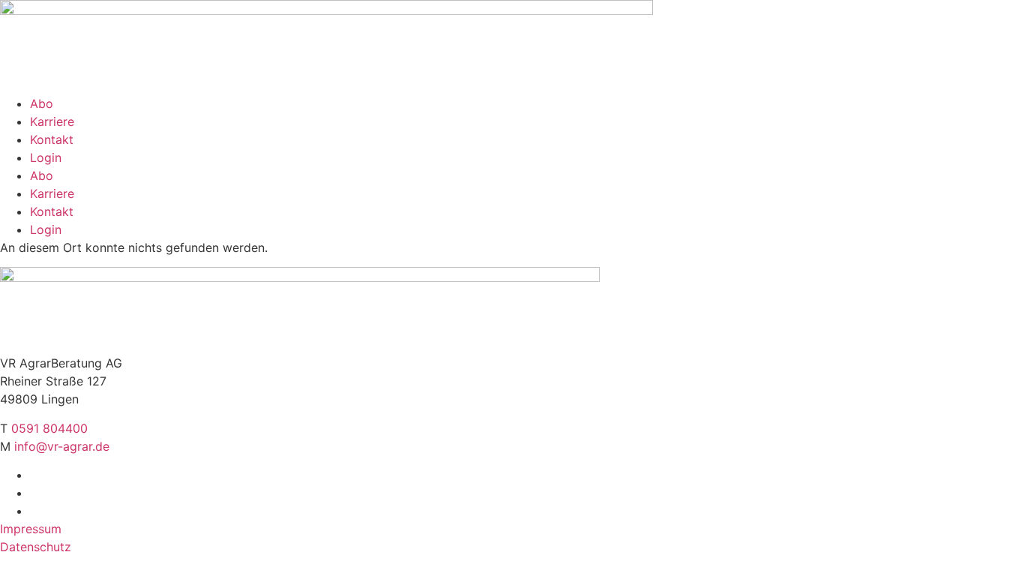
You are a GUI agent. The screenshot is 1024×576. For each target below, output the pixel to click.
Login (45, 157)
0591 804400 (49, 428)
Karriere (52, 121)
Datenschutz (35, 546)
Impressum (30, 528)
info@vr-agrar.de (61, 446)
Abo (41, 103)
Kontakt (51, 139)
